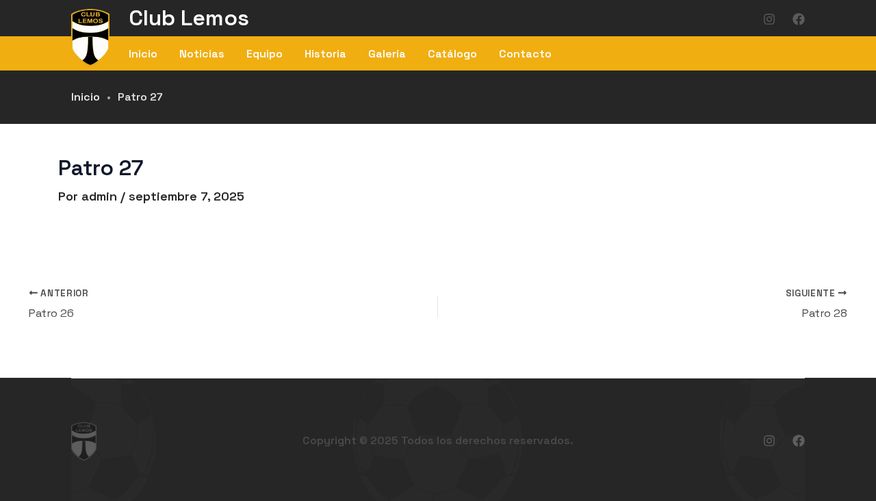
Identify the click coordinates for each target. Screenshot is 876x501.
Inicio (143, 54)
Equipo (264, 54)
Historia (325, 54)
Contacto (525, 54)
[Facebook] (799, 19)
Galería (387, 54)
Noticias (201, 54)
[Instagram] (769, 19)
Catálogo (452, 54)
